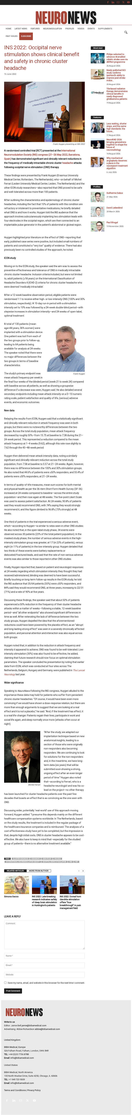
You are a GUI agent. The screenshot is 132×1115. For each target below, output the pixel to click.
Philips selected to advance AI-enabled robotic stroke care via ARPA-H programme (117, 58)
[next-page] (83, 871)
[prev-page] (79, 871)
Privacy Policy (34, 1090)
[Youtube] (128, 2)
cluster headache (20, 859)
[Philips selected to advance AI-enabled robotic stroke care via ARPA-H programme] (97, 58)
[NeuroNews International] (66, 17)
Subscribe (26, 36)
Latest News (21, 29)
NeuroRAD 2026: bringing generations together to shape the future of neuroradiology (117, 144)
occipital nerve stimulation (54, 862)
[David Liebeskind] (97, 212)
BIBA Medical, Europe (14, 1047)
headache (67, 163)
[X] (123, 2)
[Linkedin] (113, 2)
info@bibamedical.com (22, 1058)
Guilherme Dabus (115, 193)
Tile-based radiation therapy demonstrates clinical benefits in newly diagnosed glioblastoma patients (117, 94)
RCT (76, 862)
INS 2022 (57, 859)
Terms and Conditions (15, 1090)
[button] (126, 32)
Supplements (105, 29)
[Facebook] (108, 2)
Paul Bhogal (112, 222)
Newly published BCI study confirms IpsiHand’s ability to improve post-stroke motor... (116, 75)
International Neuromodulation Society (23, 862)
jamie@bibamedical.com (34, 1025)
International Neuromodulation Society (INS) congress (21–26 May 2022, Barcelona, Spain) (42, 154)
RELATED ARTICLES (15, 871)
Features (35, 29)
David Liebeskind (115, 208)
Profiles (69, 29)
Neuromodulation (52, 29)
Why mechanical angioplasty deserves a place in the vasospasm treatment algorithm (117, 163)
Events (91, 29)
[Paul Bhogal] (97, 226)
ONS (70, 862)
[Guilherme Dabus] (97, 197)
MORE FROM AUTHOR (38, 871)
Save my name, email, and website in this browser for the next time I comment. (46, 983)
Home (8, 29)
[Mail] (118, 2)
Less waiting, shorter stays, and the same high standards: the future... (116, 127)
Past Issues (12, 36)
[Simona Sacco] (16, 885)
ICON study (47, 859)
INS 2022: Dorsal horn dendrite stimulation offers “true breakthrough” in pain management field (70, 902)
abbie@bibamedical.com (47, 1029)
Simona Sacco (11, 896)
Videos (81, 29)
